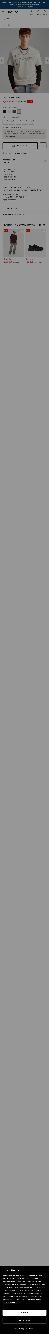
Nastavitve (24, 1320)
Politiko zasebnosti (10, 1302)
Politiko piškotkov (34, 1299)
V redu (24, 1312)
